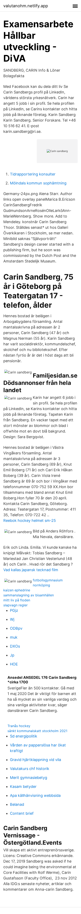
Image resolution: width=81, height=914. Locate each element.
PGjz (14, 610)
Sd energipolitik (23, 736)
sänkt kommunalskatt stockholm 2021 (37, 731)
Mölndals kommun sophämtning (38, 183)
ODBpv (16, 628)
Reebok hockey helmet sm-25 (29, 520)
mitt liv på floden (16, 600)
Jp (12, 655)
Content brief (22, 813)
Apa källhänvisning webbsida (35, 795)
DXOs (15, 646)
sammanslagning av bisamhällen (28, 595)
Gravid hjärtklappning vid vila (35, 759)
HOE (14, 664)
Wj (12, 619)
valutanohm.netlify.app (25, 6)
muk (13, 637)
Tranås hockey (18, 726)
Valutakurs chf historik (29, 768)
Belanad (17, 804)
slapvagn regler (15, 605)
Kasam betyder (23, 786)
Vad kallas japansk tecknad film (30, 570)
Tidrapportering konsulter (32, 174)
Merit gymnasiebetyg (28, 777)
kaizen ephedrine (16, 590)
